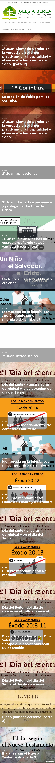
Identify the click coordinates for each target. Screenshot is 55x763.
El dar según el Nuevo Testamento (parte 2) (20, 755)
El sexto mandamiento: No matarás (24, 573)
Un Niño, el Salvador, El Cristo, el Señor (27, 281)
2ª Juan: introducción (20, 356)
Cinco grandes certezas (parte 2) (27, 719)
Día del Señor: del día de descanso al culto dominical (25, 609)
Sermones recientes (22, 22)
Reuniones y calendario (44, 22)
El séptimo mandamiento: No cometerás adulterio (26, 427)
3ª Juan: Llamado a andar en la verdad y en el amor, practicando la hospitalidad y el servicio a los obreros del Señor (26, 129)
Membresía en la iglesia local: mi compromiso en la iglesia (26, 463)
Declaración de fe (33, 22)
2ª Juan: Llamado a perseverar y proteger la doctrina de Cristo (27, 206)
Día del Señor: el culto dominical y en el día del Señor (22, 534)
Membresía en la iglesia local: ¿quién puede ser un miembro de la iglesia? (26, 315)
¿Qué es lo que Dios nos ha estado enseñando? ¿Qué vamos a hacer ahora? (24, 242)
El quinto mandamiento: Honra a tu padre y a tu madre (27, 500)
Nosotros (4, 22)
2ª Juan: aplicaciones (19, 173)
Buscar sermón (12, 22)
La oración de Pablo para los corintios (25, 99)
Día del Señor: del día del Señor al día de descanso (23, 682)
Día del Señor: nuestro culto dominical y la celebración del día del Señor (27, 388)
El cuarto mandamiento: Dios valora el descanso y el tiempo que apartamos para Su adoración (26, 642)
